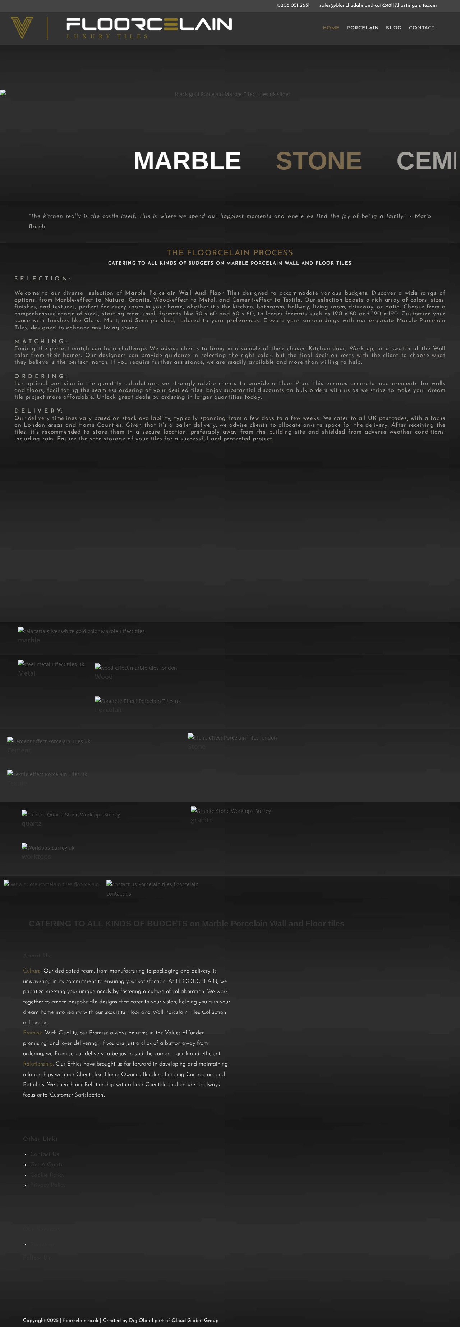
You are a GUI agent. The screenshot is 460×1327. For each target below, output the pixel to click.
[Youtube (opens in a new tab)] (51, 5)
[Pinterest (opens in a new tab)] (33, 5)
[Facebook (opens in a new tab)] (26, 5)
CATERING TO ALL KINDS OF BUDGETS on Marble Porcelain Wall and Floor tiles (187, 923)
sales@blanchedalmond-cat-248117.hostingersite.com (378, 5)
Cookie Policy (47, 1175)
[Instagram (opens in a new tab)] (42, 5)
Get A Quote (47, 1165)
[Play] (230, 540)
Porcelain (42, 1245)
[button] (11, 116)
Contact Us (44, 1154)
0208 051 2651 (294, 5)
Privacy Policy (48, 1185)
